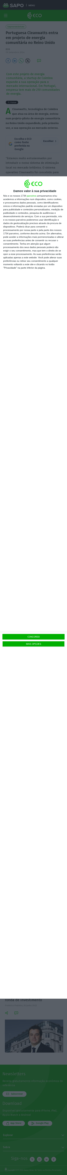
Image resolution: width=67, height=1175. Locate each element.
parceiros (31, 196)
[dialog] (33, 587)
